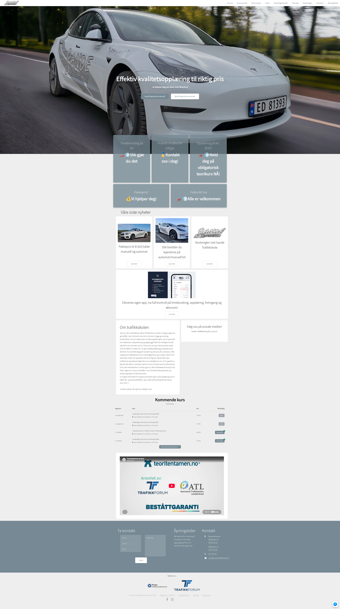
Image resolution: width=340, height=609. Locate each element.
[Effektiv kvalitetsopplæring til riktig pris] (12, 3)
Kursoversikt (242, 3)
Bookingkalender (281, 3)
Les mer (134, 264)
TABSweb (163, 595)
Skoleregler (307, 3)
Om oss (230, 3)
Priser (267, 3)
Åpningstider (333, 3)
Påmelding (220, 432)
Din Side (196, 595)
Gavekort (320, 3)
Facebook (213, 331)
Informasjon (256, 3)
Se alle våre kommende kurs (169, 447)
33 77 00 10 (212, 554)
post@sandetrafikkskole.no (219, 558)
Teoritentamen (184, 595)
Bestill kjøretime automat (185, 96)
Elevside (295, 3)
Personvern (206, 595)
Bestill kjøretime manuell (155, 96)
